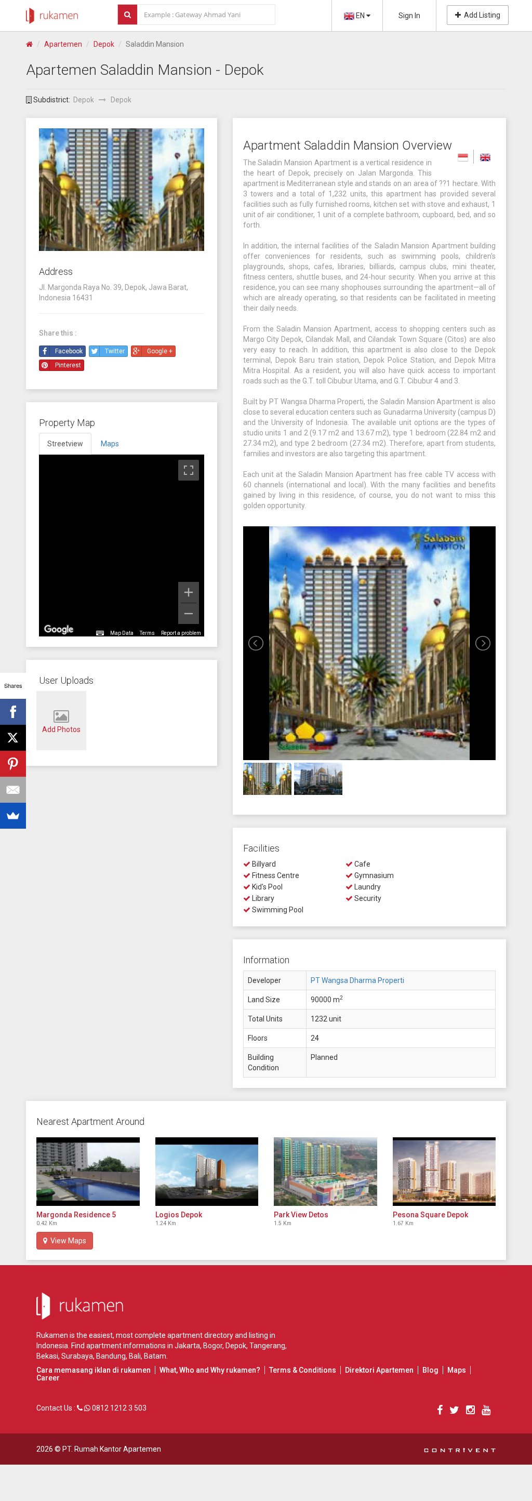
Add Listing (480, 15)
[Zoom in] (188, 592)
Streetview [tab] (65, 444)
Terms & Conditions (302, 1370)
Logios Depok (178, 1215)
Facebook (69, 351)
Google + (159, 351)
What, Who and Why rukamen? (209, 1370)
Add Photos (61, 729)
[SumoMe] (13, 816)
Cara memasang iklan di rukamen (93, 1370)
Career (48, 1378)
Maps (456, 1370)
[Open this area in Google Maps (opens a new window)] (59, 629)
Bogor (212, 1345)
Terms (147, 633)
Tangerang (267, 1345)
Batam (155, 1356)
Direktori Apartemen (379, 1370)
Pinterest (68, 365)
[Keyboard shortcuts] (99, 633)
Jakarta (187, 1345)
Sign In (409, 15)
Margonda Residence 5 (76, 1215)
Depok (104, 44)
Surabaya (77, 1356)
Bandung (111, 1356)
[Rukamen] (52, 13)
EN (360, 15)
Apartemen (63, 44)
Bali (135, 1356)
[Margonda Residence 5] (88, 1171)
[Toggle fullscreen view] (188, 470)
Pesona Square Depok (430, 1215)
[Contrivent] (460, 1449)
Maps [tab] (110, 444)
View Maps (66, 1241)
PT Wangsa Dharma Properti (357, 980)
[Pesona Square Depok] (444, 1171)
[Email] (13, 790)
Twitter (115, 351)
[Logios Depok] (207, 1171)
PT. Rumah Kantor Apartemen (111, 1449)
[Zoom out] (188, 613)
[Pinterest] (13, 764)
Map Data (122, 633)
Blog (430, 1370)
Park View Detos (301, 1215)
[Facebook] (13, 712)
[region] (121, 545)
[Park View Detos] (325, 1171)
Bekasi (47, 1356)
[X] (13, 738)
